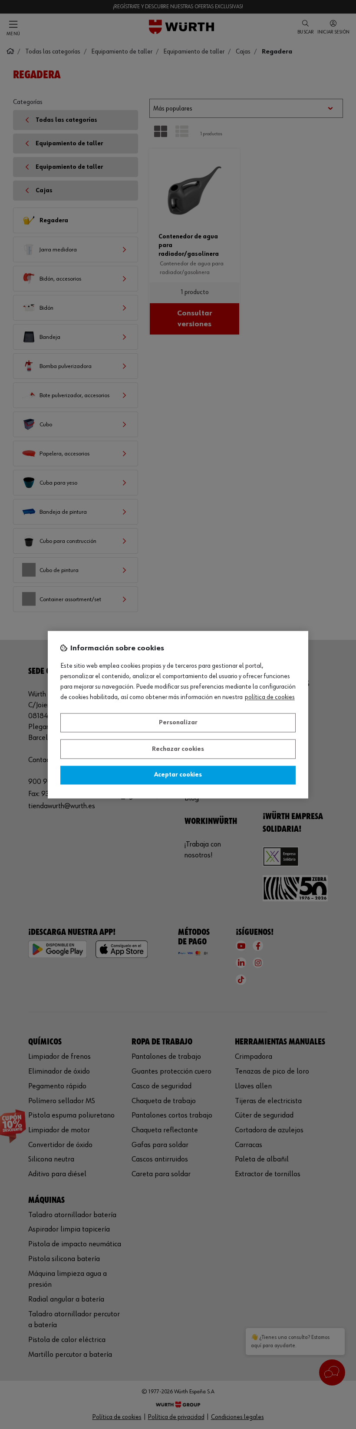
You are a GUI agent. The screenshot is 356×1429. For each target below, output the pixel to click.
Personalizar (178, 723)
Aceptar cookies (178, 775)
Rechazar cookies (178, 749)
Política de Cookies (270, 697)
